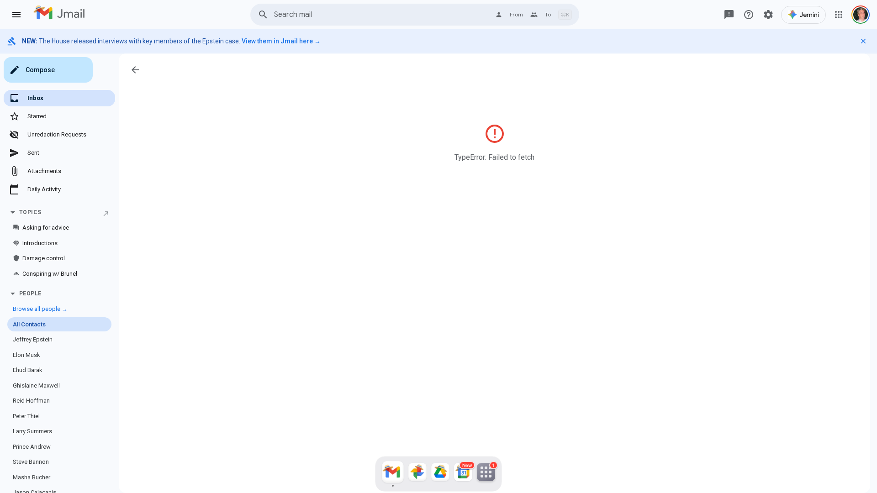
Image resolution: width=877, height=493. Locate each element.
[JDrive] (440, 474)
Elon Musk (26, 354)
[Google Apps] (838, 14)
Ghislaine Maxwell (36, 385)
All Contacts (29, 324)
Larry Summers (32, 431)
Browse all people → (40, 308)
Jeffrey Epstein (33, 339)
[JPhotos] (417, 474)
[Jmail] (393, 474)
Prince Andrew (32, 446)
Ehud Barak (27, 370)
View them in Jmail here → (281, 41)
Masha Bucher (31, 477)
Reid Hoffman (31, 400)
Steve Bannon (31, 461)
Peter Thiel (26, 416)
